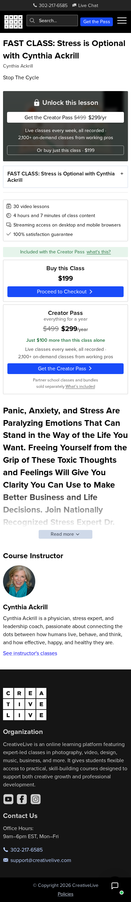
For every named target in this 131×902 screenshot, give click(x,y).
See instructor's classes (30, 653)
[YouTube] (8, 799)
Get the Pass (96, 21)
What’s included (80, 386)
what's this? (99, 251)
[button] (114, 885)
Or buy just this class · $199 (65, 150)
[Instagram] (35, 799)
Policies (66, 894)
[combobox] (52, 20)
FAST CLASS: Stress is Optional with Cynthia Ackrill (61, 177)
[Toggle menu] (122, 20)
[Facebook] (21, 799)
